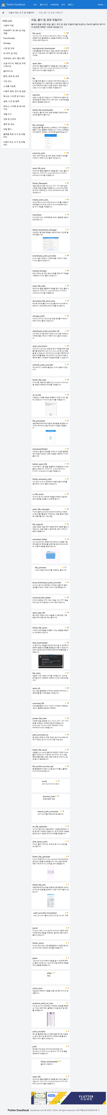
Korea (101, 4)
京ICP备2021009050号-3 (87, 1110)
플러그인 (44, 4)
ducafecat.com (37, 1110)
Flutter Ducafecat (18, 1110)
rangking (54, 4)
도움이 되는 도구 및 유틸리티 (21, 12)
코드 (63, 4)
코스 (35, 4)
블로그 (71, 4)
